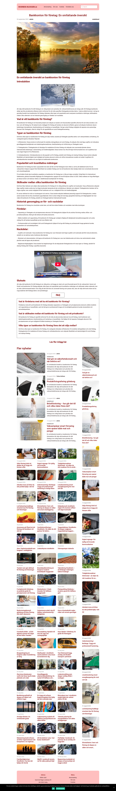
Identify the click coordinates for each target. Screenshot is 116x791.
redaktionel (95, 19)
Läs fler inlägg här (58, 342)
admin (31, 19)
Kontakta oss (70, 7)
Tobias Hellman (60, 376)
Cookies (61, 7)
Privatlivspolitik (60, 788)
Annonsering (47, 7)
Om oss (55, 7)
